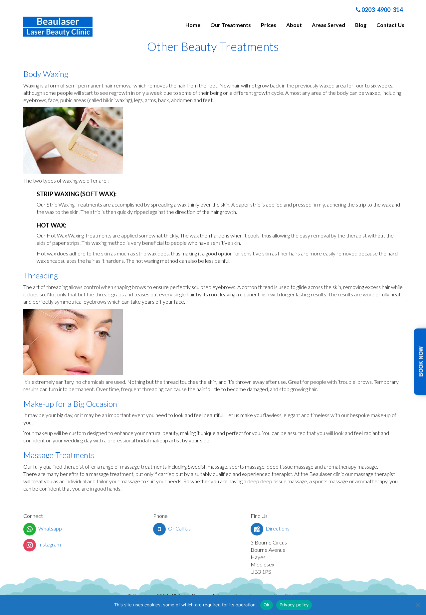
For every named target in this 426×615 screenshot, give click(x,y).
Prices (268, 25)
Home (192, 25)
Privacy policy (294, 604)
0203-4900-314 (381, 9)
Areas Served (328, 25)
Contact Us (390, 25)
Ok (267, 604)
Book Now (421, 362)
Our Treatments (230, 25)
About (294, 25)
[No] (417, 605)
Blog (360, 25)
